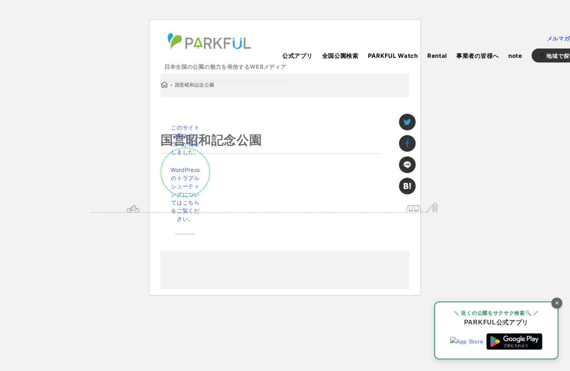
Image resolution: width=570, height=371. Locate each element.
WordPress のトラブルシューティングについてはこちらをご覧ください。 (185, 194)
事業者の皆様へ (477, 55)
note (515, 55)
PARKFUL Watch (393, 55)
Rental (437, 55)
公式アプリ (297, 55)
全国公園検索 (340, 55)
